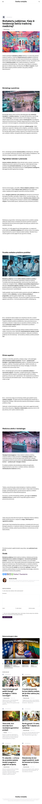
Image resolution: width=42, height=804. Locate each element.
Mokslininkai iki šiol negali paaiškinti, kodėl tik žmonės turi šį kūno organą (30, 761)
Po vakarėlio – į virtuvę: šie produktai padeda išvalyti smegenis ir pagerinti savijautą (10, 761)
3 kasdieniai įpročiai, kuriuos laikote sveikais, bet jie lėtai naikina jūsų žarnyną (31, 692)
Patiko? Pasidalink (20, 574)
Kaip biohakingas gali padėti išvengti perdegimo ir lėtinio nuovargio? (10, 692)
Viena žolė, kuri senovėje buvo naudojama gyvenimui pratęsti (10, 727)
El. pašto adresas (19, 608)
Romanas (5, 732)
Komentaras (4, 593)
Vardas (3, 608)
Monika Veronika (6, 29)
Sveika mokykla (21, 2)
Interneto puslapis (32, 608)
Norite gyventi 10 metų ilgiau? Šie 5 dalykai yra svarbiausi (30, 726)
